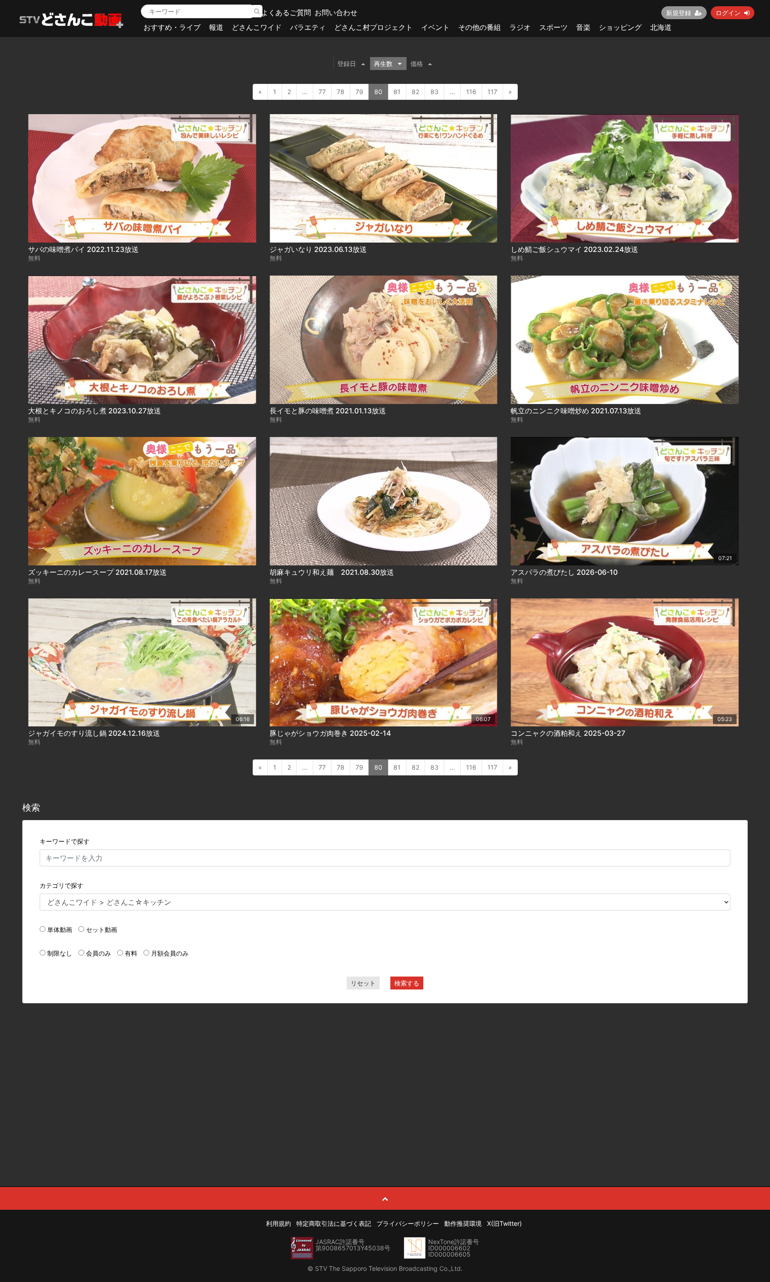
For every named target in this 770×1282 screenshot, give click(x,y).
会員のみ (98, 953)
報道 (216, 27)
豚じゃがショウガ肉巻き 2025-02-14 (330, 733)
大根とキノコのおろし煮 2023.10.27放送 (94, 410)
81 (397, 91)
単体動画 (59, 929)
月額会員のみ (169, 953)
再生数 (383, 63)
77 (322, 91)
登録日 (346, 63)
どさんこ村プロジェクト (373, 27)
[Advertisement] (385, 1074)
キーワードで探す (65, 841)
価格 (416, 63)
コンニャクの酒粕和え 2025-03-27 (568, 733)
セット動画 (101, 929)
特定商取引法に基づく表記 (333, 1223)
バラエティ (308, 27)
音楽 (583, 27)
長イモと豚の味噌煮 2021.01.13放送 (328, 410)
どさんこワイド (257, 27)
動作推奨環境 (463, 1223)
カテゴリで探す (61, 885)
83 (434, 91)
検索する (406, 983)
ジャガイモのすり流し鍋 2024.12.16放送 (94, 733)
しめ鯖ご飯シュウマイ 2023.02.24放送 (574, 249)
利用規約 (278, 1223)
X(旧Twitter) (504, 1223)
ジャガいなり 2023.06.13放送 (318, 249)
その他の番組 (479, 27)
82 (415, 91)
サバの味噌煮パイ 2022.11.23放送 (83, 249)
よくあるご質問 (286, 12)
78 (340, 91)
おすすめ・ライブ (172, 27)
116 (471, 91)
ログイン (728, 12)
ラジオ (520, 27)
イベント (435, 27)
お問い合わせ (336, 12)
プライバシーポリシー (408, 1223)
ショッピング (620, 27)
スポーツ (553, 27)
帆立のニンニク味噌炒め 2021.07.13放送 (576, 410)
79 (359, 91)
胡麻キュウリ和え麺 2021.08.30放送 (332, 572)
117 (492, 91)
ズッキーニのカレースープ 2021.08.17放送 (97, 572)
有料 (131, 953)
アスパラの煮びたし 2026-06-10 (564, 572)
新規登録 (678, 12)
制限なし (59, 953)
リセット (363, 983)
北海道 (661, 27)
